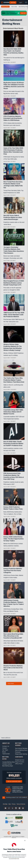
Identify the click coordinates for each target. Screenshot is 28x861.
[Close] (25, 841)
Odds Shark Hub (15, 857)
